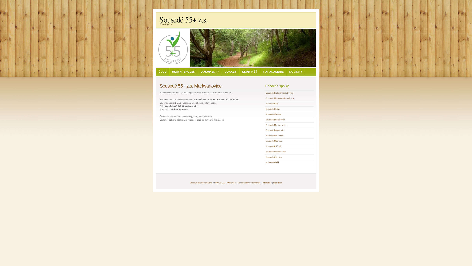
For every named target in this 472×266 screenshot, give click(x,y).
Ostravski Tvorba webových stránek (243, 183)
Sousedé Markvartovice (276, 125)
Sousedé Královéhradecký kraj (279, 93)
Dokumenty (210, 71)
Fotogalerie (273, 71)
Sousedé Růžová (273, 146)
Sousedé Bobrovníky (275, 130)
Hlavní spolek (183, 71)
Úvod (163, 71)
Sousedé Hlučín (273, 109)
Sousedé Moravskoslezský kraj (280, 98)
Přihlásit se (267, 183)
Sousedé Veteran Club (276, 152)
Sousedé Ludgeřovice (275, 120)
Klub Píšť (249, 71)
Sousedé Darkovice (274, 135)
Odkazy (231, 71)
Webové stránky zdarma (201, 183)
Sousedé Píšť (272, 104)
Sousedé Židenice (274, 157)
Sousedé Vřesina (273, 114)
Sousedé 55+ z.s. (183, 19)
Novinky (295, 71)
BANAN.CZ (220, 183)
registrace (277, 183)
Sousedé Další (272, 162)
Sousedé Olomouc (274, 141)
